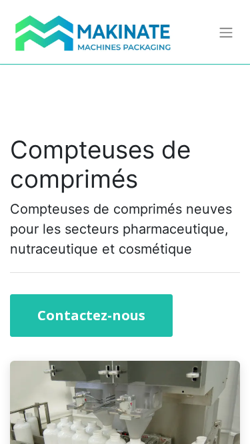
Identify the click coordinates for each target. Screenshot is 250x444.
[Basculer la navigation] (226, 32)
